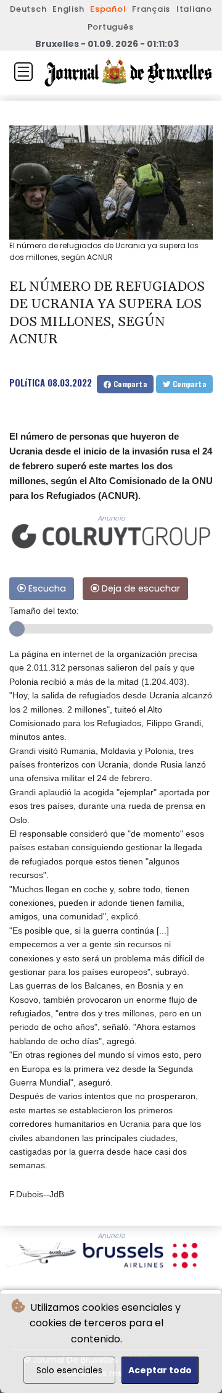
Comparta (129, 384)
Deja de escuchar (139, 588)
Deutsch (28, 9)
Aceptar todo (160, 1370)
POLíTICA (27, 382)
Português (111, 27)
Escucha (46, 588)
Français (151, 9)
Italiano (194, 9)
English (68, 9)
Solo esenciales (69, 1370)
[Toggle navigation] (23, 71)
